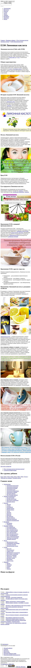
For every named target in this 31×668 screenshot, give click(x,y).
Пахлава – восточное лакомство (14, 597)
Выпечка (9, 513)
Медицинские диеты (12, 542)
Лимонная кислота (14, 235)
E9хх (22, 476)
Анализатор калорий (12, 488)
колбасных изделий (13, 236)
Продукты (6, 9)
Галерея (9, 566)
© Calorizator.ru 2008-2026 (7, 664)
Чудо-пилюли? (10, 550)
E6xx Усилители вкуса (12, 534)
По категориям (10, 497)
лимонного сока (10, 101)
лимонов (9, 105)
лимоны (21, 190)
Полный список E (11, 539)
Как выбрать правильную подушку (15, 617)
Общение (6, 562)
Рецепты (6, 11)
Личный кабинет (11, 493)
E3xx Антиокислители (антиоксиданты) (14, 469)
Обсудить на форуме (6, 466)
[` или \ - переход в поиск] (1, 3)
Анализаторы (7, 8)
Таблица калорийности (10, 496)
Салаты (8, 505)
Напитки (9, 515)
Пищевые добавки (10, 40)
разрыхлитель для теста (17, 232)
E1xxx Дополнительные (13, 536)
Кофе (10, 3)
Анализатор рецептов (12, 487)
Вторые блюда (10, 509)
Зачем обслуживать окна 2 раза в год (15, 619)
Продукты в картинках (12, 500)
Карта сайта (7, 652)
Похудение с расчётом (12, 554)
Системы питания (11, 544)
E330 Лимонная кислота (17, 41)
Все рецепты (10, 516)
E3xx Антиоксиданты (12, 530)
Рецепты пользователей (13, 520)
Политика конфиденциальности (12, 654)
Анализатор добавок (12, 492)
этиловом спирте (17, 68)
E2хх (5, 476)
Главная (3, 40)
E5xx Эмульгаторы (11, 532)
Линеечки (6, 17)
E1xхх (25, 476)
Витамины (6, 16)
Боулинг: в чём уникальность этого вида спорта (18, 605)
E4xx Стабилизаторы (12, 531)
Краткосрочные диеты (12, 546)
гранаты (27, 192)
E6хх (19, 476)
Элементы (9, 524)
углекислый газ (12, 57)
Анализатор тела (11, 489)
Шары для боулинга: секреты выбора (15, 601)
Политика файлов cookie (10, 653)
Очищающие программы (13, 543)
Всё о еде (9, 548)
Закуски (9, 504)
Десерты (9, 512)
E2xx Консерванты (11, 528)
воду (18, 57)
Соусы (8, 511)
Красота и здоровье (12, 555)
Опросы (9, 568)
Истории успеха (11, 558)
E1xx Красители (11, 527)
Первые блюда (10, 508)
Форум (5, 3)
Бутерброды (10, 507)
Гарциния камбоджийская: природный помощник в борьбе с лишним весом (13, 621)
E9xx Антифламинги (12, 535)
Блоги (8, 567)
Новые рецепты (11, 517)
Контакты (6, 650)
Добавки (6, 15)
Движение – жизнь (11, 556)
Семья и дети (10, 551)
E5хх (15, 476)
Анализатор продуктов (12, 485)
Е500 (26, 231)
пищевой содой (21, 231)
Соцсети (6, 649)
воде (10, 68)
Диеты (5, 13)
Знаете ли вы (10, 560)
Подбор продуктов (11, 499)
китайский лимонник (18, 192)
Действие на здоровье (6, 478)
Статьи (5, 12)
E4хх (12, 476)
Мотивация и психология (13, 552)
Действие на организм (12, 538)
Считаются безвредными (10, 470)
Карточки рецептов (12, 519)
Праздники (9, 559)
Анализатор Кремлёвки (13, 491)
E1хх (2, 476)
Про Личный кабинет (12, 495)
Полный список (17, 478)
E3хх (8, 476)
